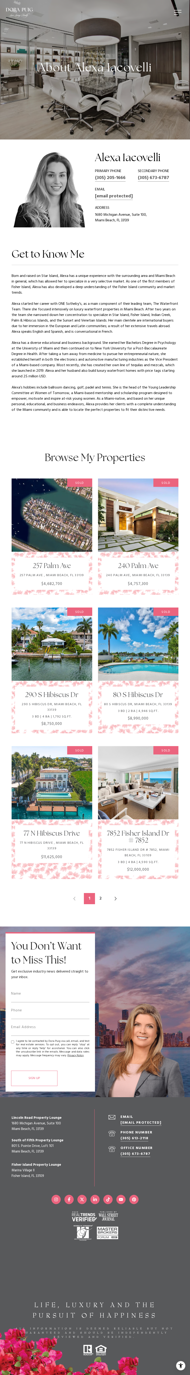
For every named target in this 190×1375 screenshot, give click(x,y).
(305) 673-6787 (153, 178)
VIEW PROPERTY (52, 534)
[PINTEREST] (134, 1199)
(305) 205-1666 (110, 178)
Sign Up (34, 1078)
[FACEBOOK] (69, 1199)
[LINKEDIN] (95, 1199)
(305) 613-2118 (134, 1138)
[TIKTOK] (108, 1199)
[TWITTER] (82, 1199)
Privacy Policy (75, 1055)
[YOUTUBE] (121, 1199)
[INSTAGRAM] (56, 1199)
